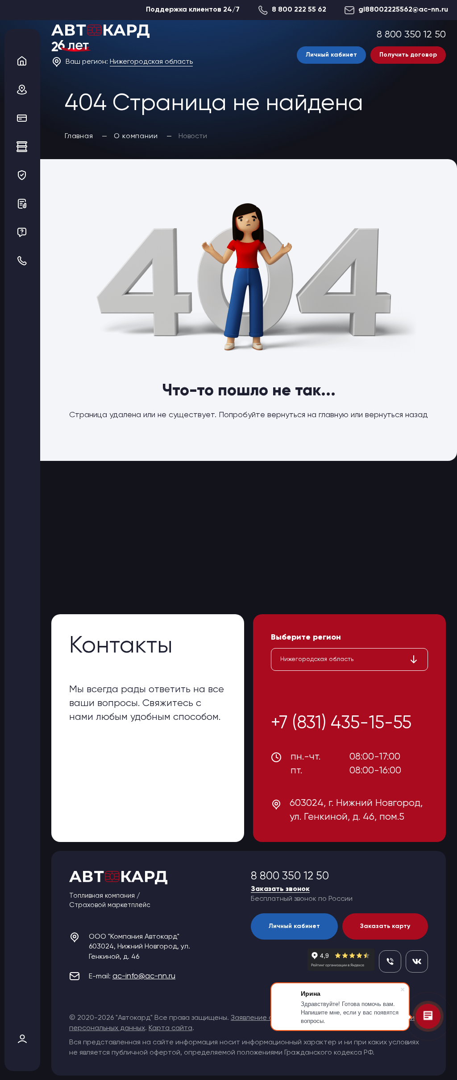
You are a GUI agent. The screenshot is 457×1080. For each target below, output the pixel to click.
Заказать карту (385, 926)
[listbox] (349, 659)
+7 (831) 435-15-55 (341, 723)
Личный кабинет (331, 55)
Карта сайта (170, 1028)
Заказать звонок (280, 889)
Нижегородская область (151, 62)
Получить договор (408, 55)
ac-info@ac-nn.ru (143, 976)
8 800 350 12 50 (411, 35)
